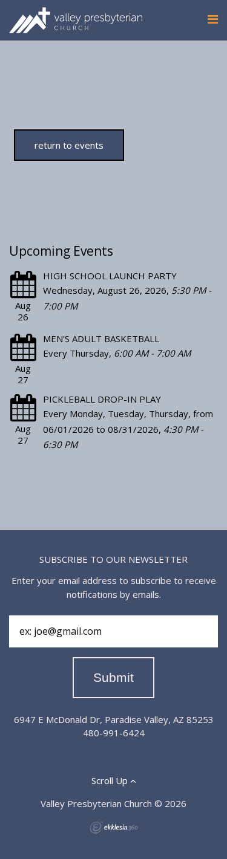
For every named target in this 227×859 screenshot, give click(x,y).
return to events (69, 145)
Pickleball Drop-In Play (102, 399)
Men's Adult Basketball (101, 338)
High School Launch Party (110, 276)
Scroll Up (110, 780)
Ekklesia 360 (114, 828)
